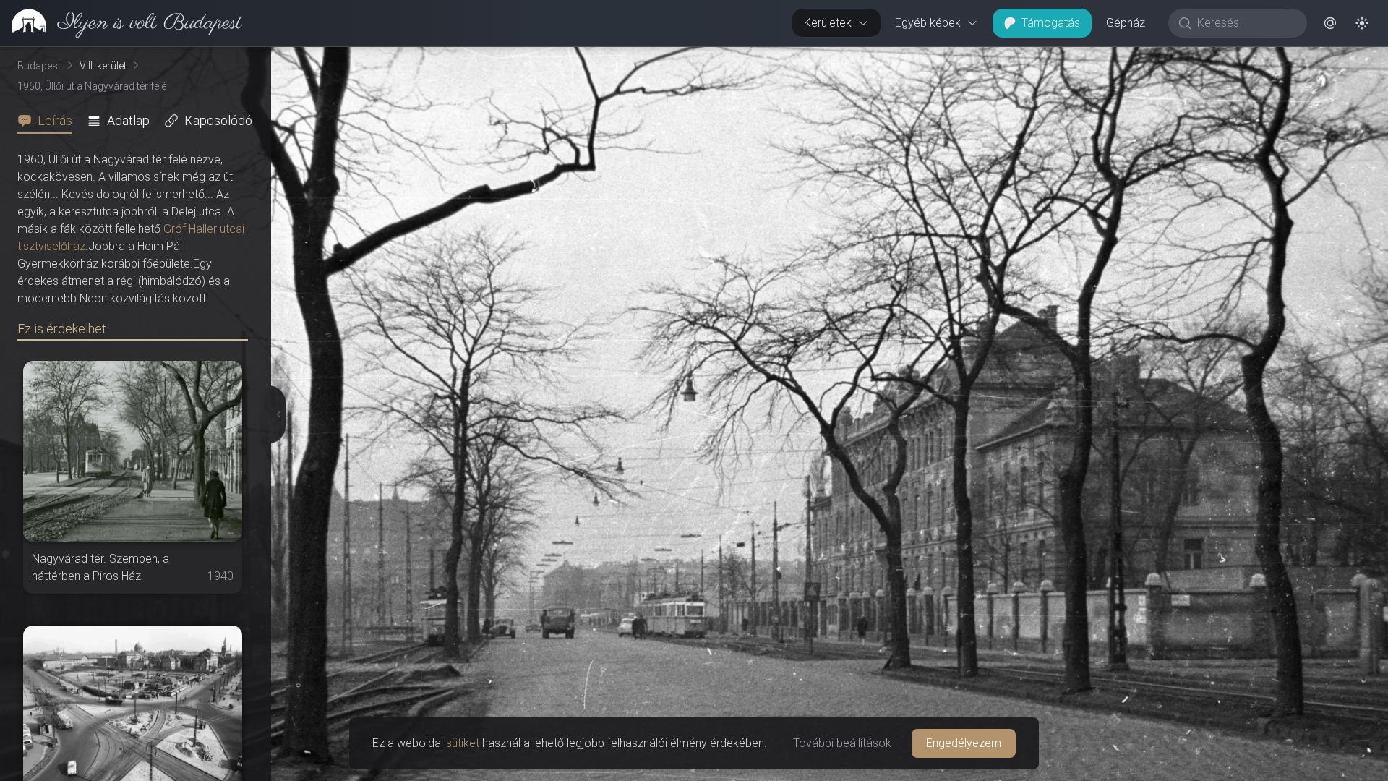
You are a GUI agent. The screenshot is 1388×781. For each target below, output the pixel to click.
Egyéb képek (928, 23)
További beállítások (842, 743)
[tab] (49, 121)
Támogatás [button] (1050, 23)
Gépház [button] (1125, 23)
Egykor (1122, 58)
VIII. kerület (103, 66)
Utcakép (1210, 58)
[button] (1330, 23)
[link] (121, 23)
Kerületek (828, 23)
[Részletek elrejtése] (275, 414)
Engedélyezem (963, 743)
